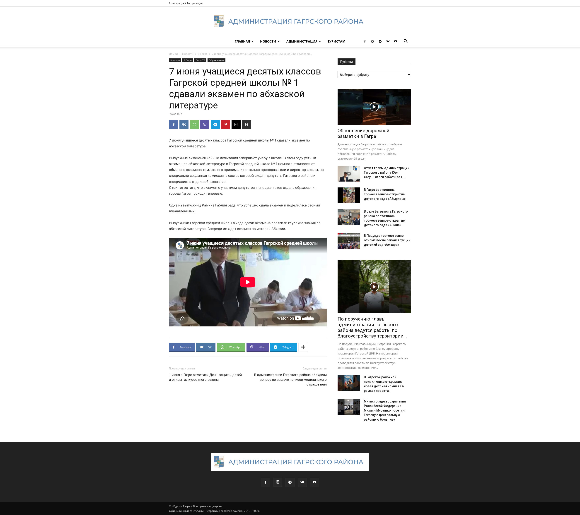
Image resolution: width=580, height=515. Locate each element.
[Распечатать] (246, 124)
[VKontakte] (387, 41)
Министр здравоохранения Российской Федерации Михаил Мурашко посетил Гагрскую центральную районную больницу (385, 410)
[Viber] (204, 124)
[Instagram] (372, 41)
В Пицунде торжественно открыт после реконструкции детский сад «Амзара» (387, 240)
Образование (216, 60)
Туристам (336, 41)
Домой (173, 54)
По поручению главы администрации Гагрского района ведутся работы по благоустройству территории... (372, 327)
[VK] (183, 124)
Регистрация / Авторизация (186, 3)
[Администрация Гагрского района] (290, 21)
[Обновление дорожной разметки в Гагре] (374, 107)
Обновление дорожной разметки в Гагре (363, 133)
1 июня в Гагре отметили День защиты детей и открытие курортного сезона (205, 377)
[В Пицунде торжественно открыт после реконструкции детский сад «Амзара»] (349, 241)
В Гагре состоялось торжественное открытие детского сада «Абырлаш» (385, 194)
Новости (268, 41)
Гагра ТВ (200, 60)
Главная (242, 41)
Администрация (301, 41)
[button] (405, 42)
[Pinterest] (225, 124)
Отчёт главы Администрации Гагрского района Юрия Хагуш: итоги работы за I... (386, 172)
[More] (303, 347)
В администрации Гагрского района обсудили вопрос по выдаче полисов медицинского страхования (290, 379)
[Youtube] (395, 41)
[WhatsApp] (194, 124)
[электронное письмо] (236, 124)
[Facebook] (364, 41)
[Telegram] (380, 41)
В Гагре (203, 54)
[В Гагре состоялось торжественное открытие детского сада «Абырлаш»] (349, 195)
